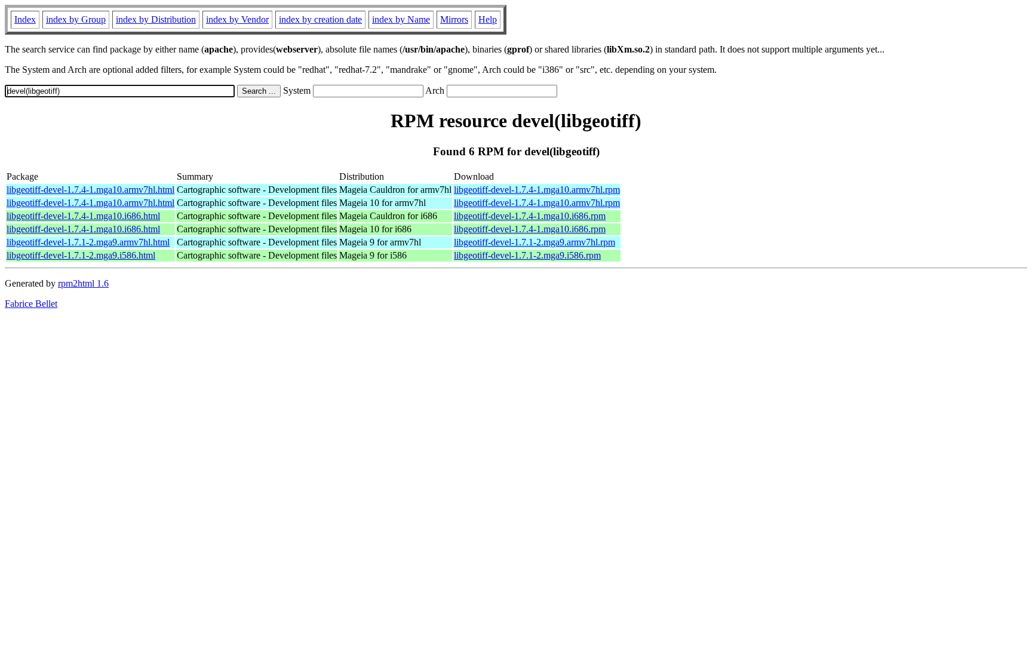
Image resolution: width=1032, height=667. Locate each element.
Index (25, 19)
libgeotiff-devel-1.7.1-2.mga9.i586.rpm (527, 255)
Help (487, 19)
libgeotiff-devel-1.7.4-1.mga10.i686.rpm (530, 216)
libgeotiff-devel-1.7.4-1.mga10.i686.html (83, 216)
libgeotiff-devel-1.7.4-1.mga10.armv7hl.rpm (537, 190)
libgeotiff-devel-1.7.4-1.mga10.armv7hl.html (90, 190)
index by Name (401, 19)
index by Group (76, 19)
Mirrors (454, 19)
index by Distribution (156, 19)
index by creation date (320, 19)
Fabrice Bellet (31, 304)
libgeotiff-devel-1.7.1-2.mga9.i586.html (81, 255)
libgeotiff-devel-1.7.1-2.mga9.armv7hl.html (88, 242)
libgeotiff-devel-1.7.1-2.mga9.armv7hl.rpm (534, 242)
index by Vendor (237, 19)
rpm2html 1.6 (83, 283)
